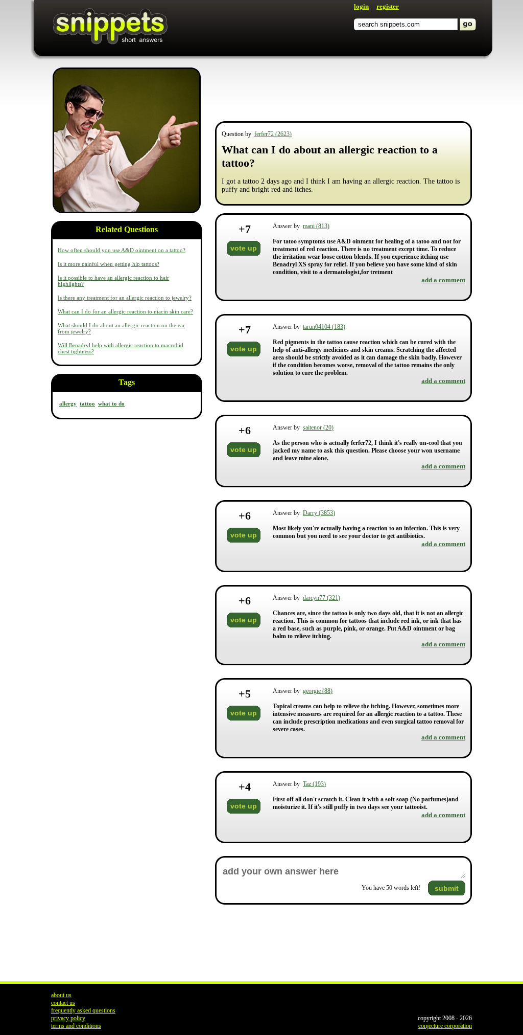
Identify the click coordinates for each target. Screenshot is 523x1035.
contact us (63, 1002)
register (387, 6)
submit (447, 888)
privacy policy (68, 1018)
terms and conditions (76, 1025)
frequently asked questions (83, 1010)
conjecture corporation (445, 1025)
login (361, 6)
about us (61, 995)
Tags (126, 382)
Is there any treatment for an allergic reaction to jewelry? (125, 298)
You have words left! (391, 887)
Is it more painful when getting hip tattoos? (108, 264)
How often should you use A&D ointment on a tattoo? (121, 250)
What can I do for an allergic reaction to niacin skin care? (125, 311)
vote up (243, 248)
